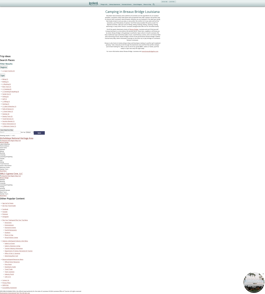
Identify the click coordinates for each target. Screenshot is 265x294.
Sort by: (23, 132)
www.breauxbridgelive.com (150, 51)
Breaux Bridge (134, 29)
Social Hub (164, 1)
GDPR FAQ (5, 285)
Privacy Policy (6, 283)
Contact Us (5, 280)
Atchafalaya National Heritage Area (16, 138)
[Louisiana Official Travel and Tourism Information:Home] (93, 4)
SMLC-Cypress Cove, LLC (11, 173)
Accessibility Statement (9, 288)
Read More (3, 171)
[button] (15, 220)
